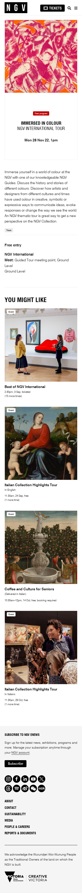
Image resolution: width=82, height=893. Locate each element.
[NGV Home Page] (16, 8)
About (9, 801)
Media (9, 820)
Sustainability (15, 814)
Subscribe (15, 763)
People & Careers (17, 827)
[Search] (69, 8)
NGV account (20, 752)
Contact (10, 807)
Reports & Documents (20, 833)
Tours (8, 230)
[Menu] (75, 8)
